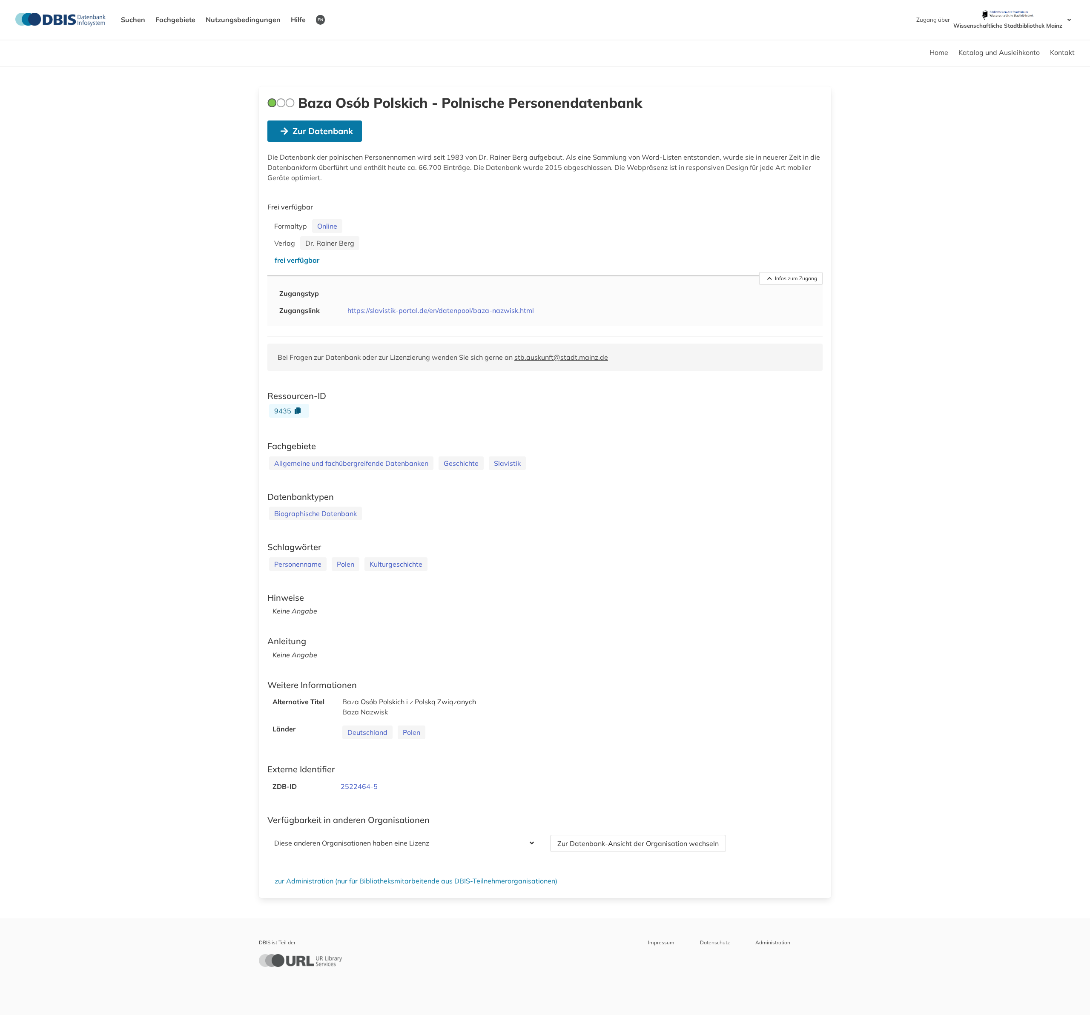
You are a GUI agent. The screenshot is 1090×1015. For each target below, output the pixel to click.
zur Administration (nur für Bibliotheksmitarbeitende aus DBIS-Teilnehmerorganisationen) (416, 881)
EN (320, 19)
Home (938, 52)
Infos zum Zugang (796, 278)
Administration (772, 942)
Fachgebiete (175, 19)
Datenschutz (715, 942)
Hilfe (298, 19)
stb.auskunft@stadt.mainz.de (561, 357)
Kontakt (1062, 52)
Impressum (661, 942)
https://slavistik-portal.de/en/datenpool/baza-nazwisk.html (440, 310)
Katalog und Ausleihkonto (999, 52)
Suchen (133, 19)
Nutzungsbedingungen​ (243, 19)
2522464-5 (359, 786)
